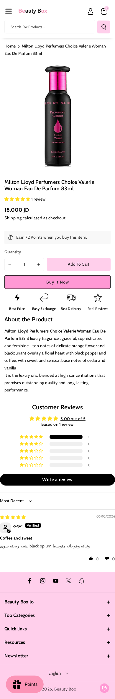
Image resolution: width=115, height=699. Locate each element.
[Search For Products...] (103, 27)
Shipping (13, 217)
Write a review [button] (57, 479)
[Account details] (90, 11)
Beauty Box (65, 689)
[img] (13, 517)
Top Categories (19, 615)
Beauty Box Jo (19, 602)
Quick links (15, 629)
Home (10, 46)
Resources (14, 642)
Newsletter (16, 656)
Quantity (12, 252)
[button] (8, 11)
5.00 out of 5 (73, 418)
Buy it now (57, 282)
